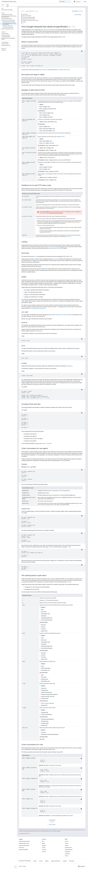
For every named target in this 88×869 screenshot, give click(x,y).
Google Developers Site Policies (32, 831)
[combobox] (65, 1)
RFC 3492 (62, 136)
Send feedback (78, 14)
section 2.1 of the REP (46, 443)
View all (66, 855)
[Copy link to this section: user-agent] (29, 312)
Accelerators (21, 847)
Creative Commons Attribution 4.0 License (54, 829)
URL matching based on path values (38, 308)
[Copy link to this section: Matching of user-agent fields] (37, 467)
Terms (20, 866)
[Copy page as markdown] (73, 27)
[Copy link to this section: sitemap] (27, 363)
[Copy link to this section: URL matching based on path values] (47, 575)
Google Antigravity (68, 849)
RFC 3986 (69, 582)
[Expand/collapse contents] (28, 14)
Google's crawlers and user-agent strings (60, 314)
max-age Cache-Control (55, 248)
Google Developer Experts (24, 845)
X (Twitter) (44, 849)
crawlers (33, 29)
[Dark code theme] (82, 51)
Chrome (66, 843)
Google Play (67, 853)
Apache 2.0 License (81, 829)
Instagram (44, 845)
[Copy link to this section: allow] (26, 346)
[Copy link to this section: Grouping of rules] (31, 509)
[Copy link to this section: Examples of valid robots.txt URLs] (46, 90)
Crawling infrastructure (9, 1)
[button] (8, 20)
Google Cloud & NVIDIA (23, 849)
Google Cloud (67, 851)
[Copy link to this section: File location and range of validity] (46, 74)
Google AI (65, 861)
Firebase (66, 845)
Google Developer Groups (24, 843)
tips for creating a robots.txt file (63, 69)
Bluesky (43, 843)
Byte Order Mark (55, 259)
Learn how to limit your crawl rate (56, 213)
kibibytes (46, 268)
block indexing (39, 331)
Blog (43, 841)
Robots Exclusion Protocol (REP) (47, 29)
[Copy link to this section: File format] (30, 253)
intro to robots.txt (43, 69)
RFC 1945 (60, 199)
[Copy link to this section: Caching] (28, 242)
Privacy (24, 866)
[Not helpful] (82, 11)
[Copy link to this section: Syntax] (27, 277)
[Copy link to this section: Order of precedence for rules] (44, 744)
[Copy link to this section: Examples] (28, 464)
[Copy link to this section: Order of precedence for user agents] (49, 448)
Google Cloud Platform (55, 861)
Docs (7, 4)
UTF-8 (35, 256)
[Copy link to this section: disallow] (28, 322)
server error (68, 236)
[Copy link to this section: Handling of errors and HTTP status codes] (52, 185)
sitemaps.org (69, 366)
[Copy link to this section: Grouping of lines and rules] (41, 404)
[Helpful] (80, 11)
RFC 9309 (63, 37)
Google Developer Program (24, 841)
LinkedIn (43, 847)
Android (66, 841)
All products (71, 861)
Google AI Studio (68, 847)
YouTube (44, 851)
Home (3, 4)
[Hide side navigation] (15, 866)
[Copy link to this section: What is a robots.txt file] (39, 42)
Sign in (85, 1)
